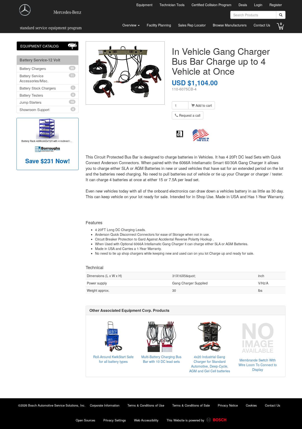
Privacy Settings (114, 420)
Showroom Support (47, 109)
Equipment (144, 4)
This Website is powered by (186, 420)
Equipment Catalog (39, 45)
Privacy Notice (228, 405)
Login (258, 4)
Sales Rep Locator (192, 25)
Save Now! (47, 161)
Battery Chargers (47, 68)
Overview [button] (129, 25)
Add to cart (203, 105)
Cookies (251, 405)
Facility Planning (159, 25)
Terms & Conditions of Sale (191, 405)
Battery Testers (47, 95)
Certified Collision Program (211, 4)
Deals (243, 4)
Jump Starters (47, 102)
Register (275, 4)
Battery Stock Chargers (47, 88)
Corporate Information (104, 405)
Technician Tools (172, 4)
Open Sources (85, 420)
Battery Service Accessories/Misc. (47, 78)
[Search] (280, 15)
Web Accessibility (146, 420)
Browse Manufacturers (230, 25)
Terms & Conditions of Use (145, 405)
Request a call (189, 115)
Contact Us (262, 25)
